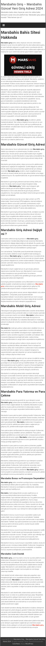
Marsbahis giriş (38, 625)
